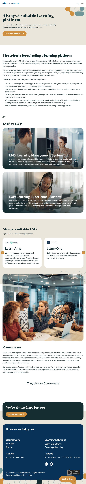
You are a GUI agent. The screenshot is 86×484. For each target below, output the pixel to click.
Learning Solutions (55, 439)
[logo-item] (18, 390)
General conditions (13, 475)
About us (10, 443)
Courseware (13, 439)
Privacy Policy (27, 475)
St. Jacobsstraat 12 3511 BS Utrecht (62, 457)
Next (83, 252)
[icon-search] (78, 3)
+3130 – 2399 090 (15, 457)
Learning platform (53, 443)
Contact (10, 447)
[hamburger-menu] (82, 3)
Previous (2, 252)
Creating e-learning (54, 447)
